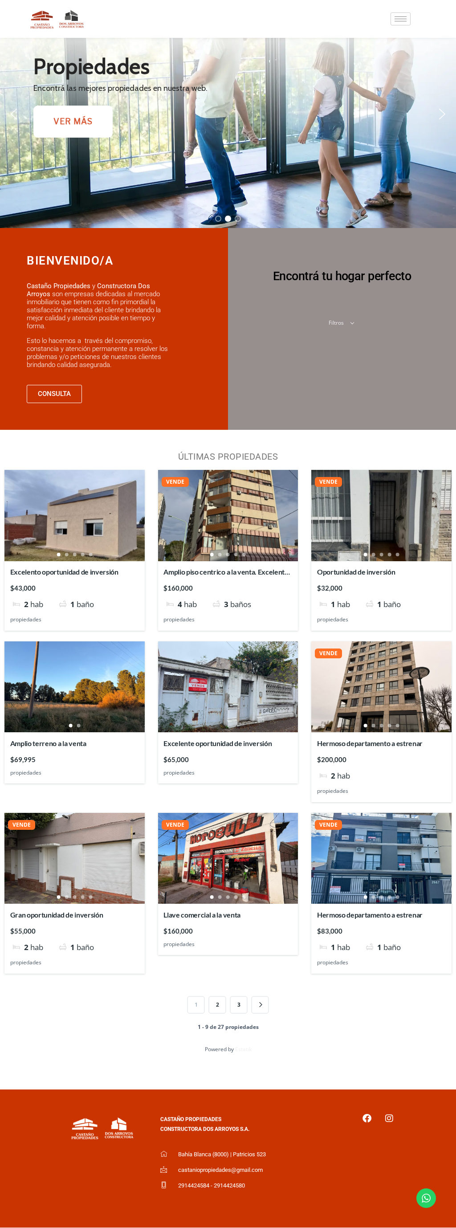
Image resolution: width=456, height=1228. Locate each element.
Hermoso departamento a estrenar (370, 743)
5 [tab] (90, 554)
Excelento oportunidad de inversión (64, 571)
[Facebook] (367, 1118)
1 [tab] (58, 554)
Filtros (337, 322)
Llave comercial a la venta (201, 914)
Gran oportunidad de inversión (56, 914)
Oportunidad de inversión (356, 571)
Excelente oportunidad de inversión (217, 743)
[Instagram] (389, 1118)
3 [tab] (74, 554)
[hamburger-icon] (401, 18)
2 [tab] (66, 554)
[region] (228, 114)
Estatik (243, 1049)
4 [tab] (82, 554)
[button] (14, 114)
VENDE (175, 482)
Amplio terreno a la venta (48, 743)
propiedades (25, 619)
